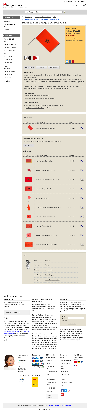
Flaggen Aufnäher (9, 71)
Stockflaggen (8, 62)
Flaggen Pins (8, 74)
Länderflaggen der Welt (9, 25)
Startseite (7, 21)
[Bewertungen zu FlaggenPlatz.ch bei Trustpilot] (22, 360)
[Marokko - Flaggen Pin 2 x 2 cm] (29, 174)
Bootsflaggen (8, 81)
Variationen (28, 145)
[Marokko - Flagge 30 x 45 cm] (29, 192)
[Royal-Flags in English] (82, 362)
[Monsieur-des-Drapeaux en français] (75, 366)
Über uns (49, 360)
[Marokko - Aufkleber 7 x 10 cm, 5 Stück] (29, 183)
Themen (6, 29)
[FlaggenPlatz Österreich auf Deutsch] (75, 362)
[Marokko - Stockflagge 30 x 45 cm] (29, 131)
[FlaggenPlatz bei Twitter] (65, 391)
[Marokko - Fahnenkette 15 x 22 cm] (29, 239)
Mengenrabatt (54, 67)
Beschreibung (29, 67)
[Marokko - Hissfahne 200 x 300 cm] (29, 248)
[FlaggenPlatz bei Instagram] (68, 391)
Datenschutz (51, 369)
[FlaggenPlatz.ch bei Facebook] (62, 391)
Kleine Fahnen (8, 56)
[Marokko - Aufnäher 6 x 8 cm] (29, 164)
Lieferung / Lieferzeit (52, 387)
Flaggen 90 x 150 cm (9, 40)
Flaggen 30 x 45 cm (10, 47)
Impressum (50, 366)
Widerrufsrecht (51, 391)
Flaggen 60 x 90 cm (10, 44)
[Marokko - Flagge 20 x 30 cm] (29, 229)
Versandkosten (51, 382)
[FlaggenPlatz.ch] (23, 6)
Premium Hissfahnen (7, 67)
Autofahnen (7, 78)
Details (42, 67)
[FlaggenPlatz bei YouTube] (62, 395)
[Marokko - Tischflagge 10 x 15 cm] (29, 202)
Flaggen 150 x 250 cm (9, 52)
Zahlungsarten (51, 385)
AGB (48, 363)
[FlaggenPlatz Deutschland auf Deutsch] (79, 362)
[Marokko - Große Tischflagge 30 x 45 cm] (29, 211)
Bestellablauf (51, 379)
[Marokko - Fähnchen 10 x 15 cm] (29, 220)
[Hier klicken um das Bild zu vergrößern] (43, 55)
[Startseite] (22, 17)
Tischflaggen (8, 59)
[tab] (29, 67)
